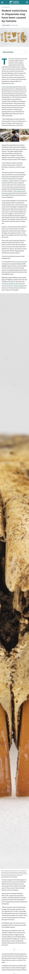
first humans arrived (21, 262)
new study (6, 87)
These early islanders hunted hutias (12, 284)
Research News (8, 52)
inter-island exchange (16, 286)
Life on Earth (6, 7)
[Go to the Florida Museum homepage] (14, 2)
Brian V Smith (6, 25)
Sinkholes (11, 181)
